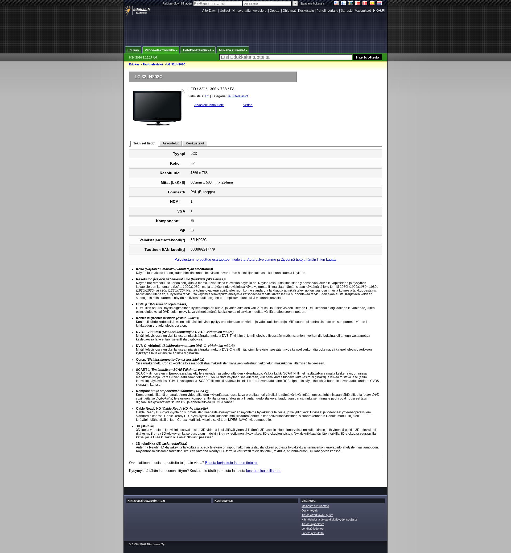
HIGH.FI (379, 11)
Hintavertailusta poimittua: (146, 500)
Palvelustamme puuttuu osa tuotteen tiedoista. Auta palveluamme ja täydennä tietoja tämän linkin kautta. (256, 259)
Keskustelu (306, 11)
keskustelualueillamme (263, 471)
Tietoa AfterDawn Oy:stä (317, 515)
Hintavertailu (241, 11)
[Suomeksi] (343, 3)
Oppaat (275, 11)
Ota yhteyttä (310, 510)
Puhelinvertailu (327, 11)
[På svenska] (350, 3)
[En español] (372, 3)
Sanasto (347, 11)
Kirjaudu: (187, 3)
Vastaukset (363, 11)
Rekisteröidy (171, 3)
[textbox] (285, 57)
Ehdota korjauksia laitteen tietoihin (231, 463)
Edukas (134, 64)
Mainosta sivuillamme (315, 506)
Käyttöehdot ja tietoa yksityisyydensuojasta (329, 519)
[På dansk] (365, 3)
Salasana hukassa (312, 3)
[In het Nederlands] (379, 3)
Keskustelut (195, 143)
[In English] (336, 3)
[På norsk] (357, 3)
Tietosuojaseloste (313, 524)
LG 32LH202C (176, 64)
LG (207, 96)
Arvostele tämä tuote (209, 105)
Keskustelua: (224, 500)
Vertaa (248, 105)
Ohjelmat (289, 11)
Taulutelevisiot (153, 64)
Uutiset (225, 11)
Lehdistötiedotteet (313, 528)
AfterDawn (209, 11)
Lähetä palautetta (313, 533)
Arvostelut (260, 11)
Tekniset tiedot (144, 143)
